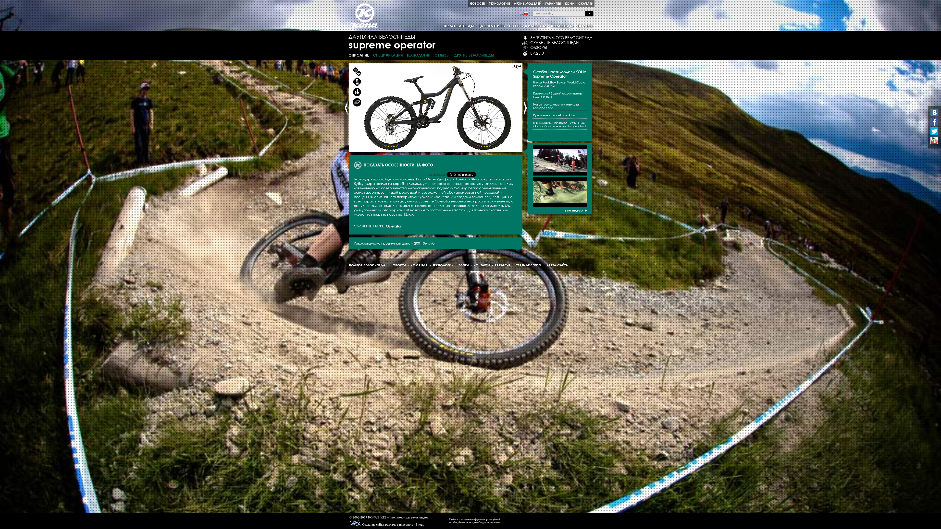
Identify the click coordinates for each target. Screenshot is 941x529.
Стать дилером (529, 265)
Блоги (463, 265)
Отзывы (442, 55)
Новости (398, 265)
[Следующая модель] (525, 107)
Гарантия (503, 265)
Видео (537, 53)
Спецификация (388, 55)
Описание (358, 55)
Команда (419, 265)
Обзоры (538, 47)
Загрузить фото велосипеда (561, 37)
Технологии (419, 55)
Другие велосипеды (474, 55)
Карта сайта (557, 265)
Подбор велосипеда (367, 265)
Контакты (482, 265)
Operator (393, 226)
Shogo (420, 524)
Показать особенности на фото (398, 165)
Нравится (437, 174)
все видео (574, 210)
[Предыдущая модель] (346, 107)
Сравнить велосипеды (554, 42)
